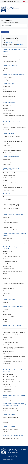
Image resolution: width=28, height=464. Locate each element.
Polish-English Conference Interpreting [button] (12, 150)
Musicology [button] (5, 80)
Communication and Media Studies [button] (11, 376)
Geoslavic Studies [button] (7, 344)
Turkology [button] (5, 295)
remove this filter (9, 42)
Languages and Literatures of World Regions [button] (13, 283)
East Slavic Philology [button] (8, 258)
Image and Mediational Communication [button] (12, 271)
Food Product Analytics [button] (8, 110)
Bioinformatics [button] (6, 86)
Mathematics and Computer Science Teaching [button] (14, 243)
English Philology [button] (7, 145)
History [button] (4, 201)
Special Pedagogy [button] (7, 129)
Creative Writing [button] (7, 339)
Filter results (5, 32)
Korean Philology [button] (7, 164)
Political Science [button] (7, 389)
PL (26, 1)
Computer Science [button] (7, 238)
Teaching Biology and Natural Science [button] (12, 99)
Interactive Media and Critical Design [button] (11, 59)
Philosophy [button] (5, 302)
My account (22, 16)
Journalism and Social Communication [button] (12, 381)
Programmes (6, 16)
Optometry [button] (5, 319)
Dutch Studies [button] (6, 139)
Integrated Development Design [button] (10, 408)
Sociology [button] (5, 422)
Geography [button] (5, 180)
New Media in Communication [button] (10, 386)
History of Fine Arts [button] (7, 77)
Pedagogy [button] (5, 124)
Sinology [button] (5, 290)
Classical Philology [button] (7, 337)
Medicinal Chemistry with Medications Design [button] (13, 115)
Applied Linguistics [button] (7, 251)
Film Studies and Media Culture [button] (10, 342)
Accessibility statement (7, 459)
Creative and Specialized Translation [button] (11, 136)
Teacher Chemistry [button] (7, 118)
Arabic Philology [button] (7, 253)
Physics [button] (5, 321)
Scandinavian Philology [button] (8, 288)
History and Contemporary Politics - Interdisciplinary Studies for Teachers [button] (11, 205)
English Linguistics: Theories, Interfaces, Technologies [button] (12, 142)
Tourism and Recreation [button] (8, 190)
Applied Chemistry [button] (7, 105)
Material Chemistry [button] (7, 113)
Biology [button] (4, 89)
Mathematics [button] (6, 240)
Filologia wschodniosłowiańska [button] (10, 261)
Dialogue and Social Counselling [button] (10, 429)
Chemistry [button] (5, 108)
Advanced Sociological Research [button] (11, 417)
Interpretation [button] (6, 276)
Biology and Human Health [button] (9, 91)
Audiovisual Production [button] (8, 374)
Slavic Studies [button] (6, 363)
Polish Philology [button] (6, 358)
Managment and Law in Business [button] (11, 229)
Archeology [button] (5, 68)
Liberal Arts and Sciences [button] (9, 210)
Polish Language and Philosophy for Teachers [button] (14, 356)
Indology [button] (5, 273)
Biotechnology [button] (6, 94)
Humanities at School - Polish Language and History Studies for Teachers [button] (13, 348)
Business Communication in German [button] (11, 256)
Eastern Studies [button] (7, 199)
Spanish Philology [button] (7, 293)
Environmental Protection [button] (9, 96)
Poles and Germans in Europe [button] (10, 353)
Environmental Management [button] (9, 175)
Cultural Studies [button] (7, 54)
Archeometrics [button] (6, 70)
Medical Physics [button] (7, 314)
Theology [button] (5, 431)
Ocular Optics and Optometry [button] (10, 316)
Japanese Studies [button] (7, 281)
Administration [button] (6, 217)
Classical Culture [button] (7, 196)
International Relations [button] (8, 379)
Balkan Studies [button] (6, 330)
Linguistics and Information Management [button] (12, 286)
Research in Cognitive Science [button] (10, 400)
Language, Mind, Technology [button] (10, 148)
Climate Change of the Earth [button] (10, 172)
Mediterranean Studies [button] (8, 351)
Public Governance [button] (7, 391)
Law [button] (4, 224)
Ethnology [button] (5, 56)
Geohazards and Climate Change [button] (11, 182)
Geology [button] (5, 185)
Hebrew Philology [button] (7, 162)
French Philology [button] (7, 263)
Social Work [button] (6, 420)
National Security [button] (7, 384)
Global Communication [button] (8, 268)
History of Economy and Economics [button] (11, 208)
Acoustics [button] (5, 309)
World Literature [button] (7, 366)
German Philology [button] (7, 266)
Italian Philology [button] (6, 278)
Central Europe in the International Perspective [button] (14, 332)
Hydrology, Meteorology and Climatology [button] (12, 187)
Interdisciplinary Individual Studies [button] (11, 438)
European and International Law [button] (10, 222)
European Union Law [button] (8, 220)
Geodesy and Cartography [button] (9, 177)
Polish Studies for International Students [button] (12, 361)
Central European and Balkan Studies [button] (12, 334)
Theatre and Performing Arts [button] (10, 61)
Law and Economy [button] (7, 227)
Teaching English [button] (7, 152)
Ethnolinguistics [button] (6, 159)
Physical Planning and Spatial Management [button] (13, 410)
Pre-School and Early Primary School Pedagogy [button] (14, 127)
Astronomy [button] (5, 311)
